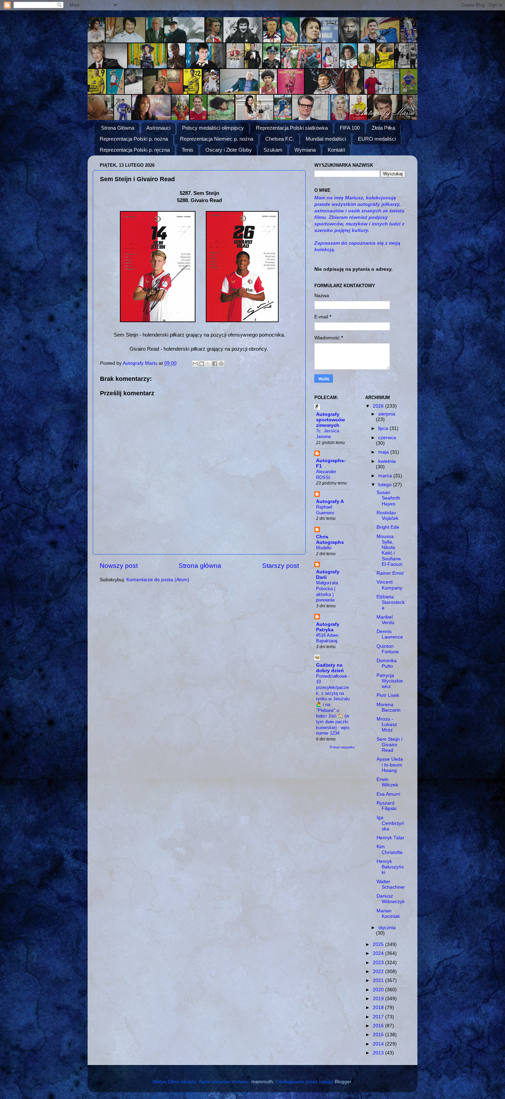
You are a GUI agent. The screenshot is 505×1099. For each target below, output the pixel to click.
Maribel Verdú (385, 620)
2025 (379, 944)
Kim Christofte (390, 849)
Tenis (187, 150)
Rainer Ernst (390, 573)
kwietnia (387, 461)
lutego (385, 484)
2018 (379, 1007)
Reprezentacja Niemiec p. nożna (216, 139)
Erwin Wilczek (387, 782)
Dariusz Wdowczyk (391, 898)
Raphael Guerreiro (325, 509)
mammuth (262, 1081)
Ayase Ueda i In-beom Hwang (390, 765)
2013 (379, 1052)
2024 (379, 953)
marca (385, 475)
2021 (379, 980)
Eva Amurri (388, 794)
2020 (379, 989)
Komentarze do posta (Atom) (157, 579)
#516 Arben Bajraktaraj (327, 638)
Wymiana (305, 150)
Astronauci (158, 128)
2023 (379, 962)
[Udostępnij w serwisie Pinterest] (221, 363)
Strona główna (200, 565)
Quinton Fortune (388, 649)
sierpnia (386, 414)
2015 (379, 1034)
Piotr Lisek (388, 695)
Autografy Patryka (327, 627)
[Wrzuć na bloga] (201, 363)
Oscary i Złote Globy (228, 150)
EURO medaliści (377, 139)
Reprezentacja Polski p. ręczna (135, 150)
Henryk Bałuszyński (390, 867)
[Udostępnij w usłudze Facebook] (214, 363)
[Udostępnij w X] (208, 363)
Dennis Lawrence (390, 634)
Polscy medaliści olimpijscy (213, 128)
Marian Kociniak (388, 913)
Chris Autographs (330, 539)
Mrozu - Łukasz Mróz (387, 724)
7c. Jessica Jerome (327, 433)
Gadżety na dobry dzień (330, 668)
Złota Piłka (383, 128)
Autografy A (330, 501)
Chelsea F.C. (279, 139)
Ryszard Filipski (386, 805)
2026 (379, 406)
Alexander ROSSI (326, 474)
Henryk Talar (390, 837)
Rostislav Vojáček (388, 515)
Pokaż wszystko (342, 747)
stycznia (387, 927)
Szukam (272, 150)
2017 (379, 1016)
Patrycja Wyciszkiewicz (390, 681)
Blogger (343, 1081)
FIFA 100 (350, 128)
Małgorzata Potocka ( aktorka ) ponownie (327, 591)
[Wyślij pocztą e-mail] (195, 363)
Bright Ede (388, 527)
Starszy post (280, 565)
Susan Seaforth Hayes (388, 498)
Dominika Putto (387, 663)
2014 (379, 1044)
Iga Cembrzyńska (390, 823)
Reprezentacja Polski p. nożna (134, 139)
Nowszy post (119, 565)
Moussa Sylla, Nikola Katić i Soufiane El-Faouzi (389, 550)
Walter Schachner (391, 884)
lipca (384, 428)
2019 (379, 998)
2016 (379, 1025)
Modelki (324, 547)
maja (384, 452)
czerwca (387, 437)
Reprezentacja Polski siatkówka (292, 128)
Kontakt (336, 150)
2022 (379, 971)
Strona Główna (117, 128)
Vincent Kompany (389, 585)
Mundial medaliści (326, 139)
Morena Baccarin (389, 707)
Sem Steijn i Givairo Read (389, 745)
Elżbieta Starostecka (391, 602)
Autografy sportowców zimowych (330, 420)
